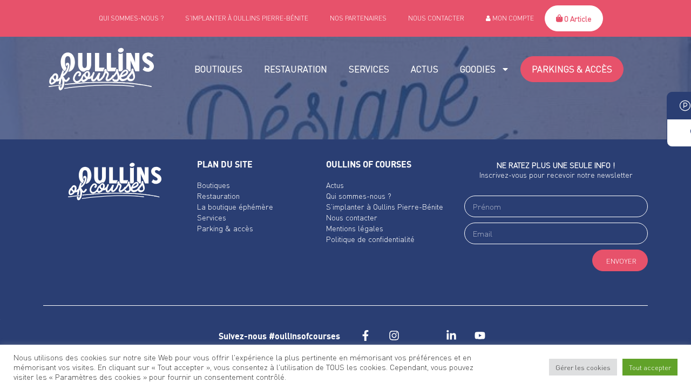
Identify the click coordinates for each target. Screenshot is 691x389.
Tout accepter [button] (650, 367)
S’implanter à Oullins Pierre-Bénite (246, 18)
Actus (424, 69)
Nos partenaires (358, 18)
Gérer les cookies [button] (583, 367)
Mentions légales (354, 228)
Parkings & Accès (572, 69)
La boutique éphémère (235, 206)
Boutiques (218, 69)
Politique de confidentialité (370, 239)
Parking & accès (225, 228)
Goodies (478, 69)
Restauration (295, 69)
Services (369, 69)
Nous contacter (436, 18)
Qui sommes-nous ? (131, 18)
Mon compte (512, 18)
